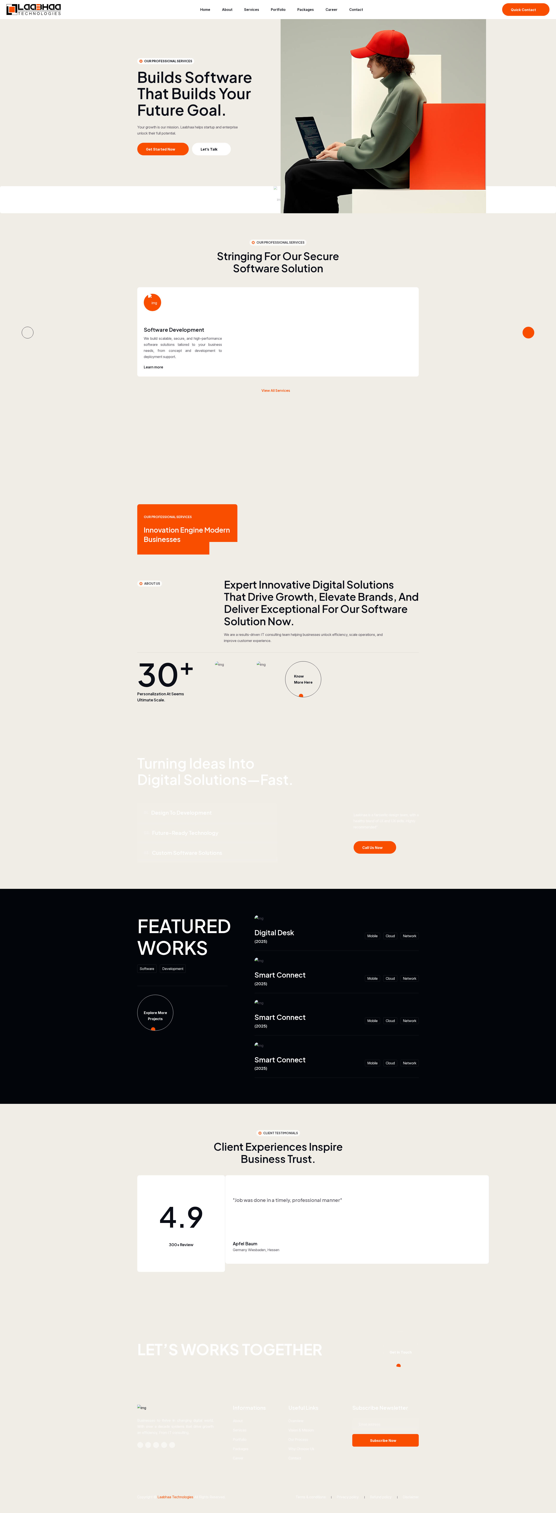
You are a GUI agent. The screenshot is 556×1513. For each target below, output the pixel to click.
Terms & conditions (311, 1497)
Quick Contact (523, 10)
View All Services (276, 390)
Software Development (174, 329)
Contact (356, 9)
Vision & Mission (301, 1430)
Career (332, 9)
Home (205, 9)
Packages (305, 9)
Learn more (154, 367)
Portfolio (278, 9)
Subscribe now (383, 1440)
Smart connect (280, 974)
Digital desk (274, 932)
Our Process (298, 1439)
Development (172, 969)
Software (147, 969)
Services (251, 9)
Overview (295, 1421)
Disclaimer (411, 1497)
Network (409, 936)
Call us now (372, 847)
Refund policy (381, 1497)
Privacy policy (348, 1497)
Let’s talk (209, 149)
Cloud (390, 936)
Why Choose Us (301, 1449)
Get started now (160, 149)
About (227, 9)
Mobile (372, 936)
